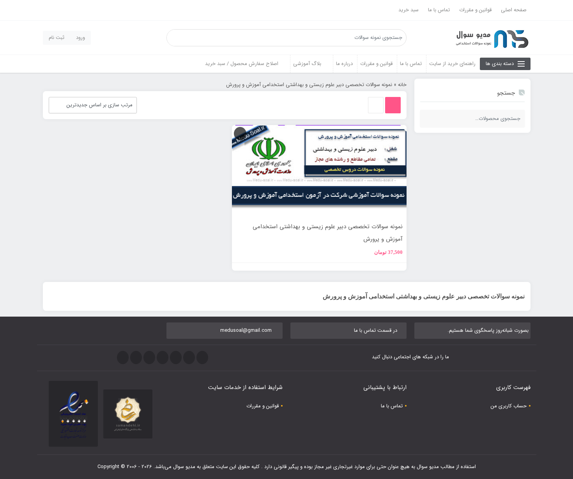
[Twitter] (189, 357)
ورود (80, 37)
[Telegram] (176, 357)
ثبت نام (56, 37)
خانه (402, 85)
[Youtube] (149, 357)
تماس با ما (439, 10)
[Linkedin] (136, 357)
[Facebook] (202, 357)
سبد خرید (408, 10)
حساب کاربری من (509, 406)
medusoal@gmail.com (246, 330)
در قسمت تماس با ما (375, 330)
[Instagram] (162, 357)
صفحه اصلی (514, 10)
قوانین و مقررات (475, 10)
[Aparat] (123, 357)
